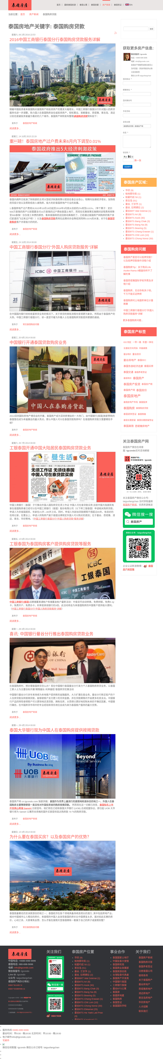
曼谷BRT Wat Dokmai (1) (138, 211)
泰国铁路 (142, 414)
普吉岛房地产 (145, 998)
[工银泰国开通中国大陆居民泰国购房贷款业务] (63, 476)
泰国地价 (128, 378)
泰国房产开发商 (121, 978)
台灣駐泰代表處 (121, 975)
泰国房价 (141, 390)
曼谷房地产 (130, 360)
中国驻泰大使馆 (121, 961)
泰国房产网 (129, 390)
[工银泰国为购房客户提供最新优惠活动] (63, 573)
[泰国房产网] (19, 954)
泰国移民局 (118, 964)
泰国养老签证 (140, 372)
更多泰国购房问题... (133, 320)
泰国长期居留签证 (145, 420)
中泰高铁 (143, 348)
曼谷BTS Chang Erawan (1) (139, 231)
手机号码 (126, 111)
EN (130, 5)
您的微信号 (127, 100)
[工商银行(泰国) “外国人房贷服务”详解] (63, 280)
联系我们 (143, 1011)
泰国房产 (138, 378)
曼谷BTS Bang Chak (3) (137, 221)
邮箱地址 (127, 90)
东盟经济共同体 (131, 348)
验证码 (126, 152)
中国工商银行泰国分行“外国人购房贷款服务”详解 (54, 247)
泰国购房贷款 (48, 218)
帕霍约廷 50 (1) (133, 197)
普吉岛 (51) (131, 200)
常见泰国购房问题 (31, 324)
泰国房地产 (132, 396)
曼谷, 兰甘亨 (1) (133, 204)
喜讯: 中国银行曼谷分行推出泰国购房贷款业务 (51, 634)
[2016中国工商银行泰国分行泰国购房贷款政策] (63, 74)
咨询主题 (126, 122)
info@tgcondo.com (23, 967)
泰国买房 (148, 366)
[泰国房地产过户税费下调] (63, 170)
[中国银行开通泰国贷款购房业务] (63, 379)
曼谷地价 (127, 354)
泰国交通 (128, 372)
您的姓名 (127, 79)
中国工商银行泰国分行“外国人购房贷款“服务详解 (58, 519)
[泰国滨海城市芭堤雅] (63, 875)
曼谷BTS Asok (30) (135, 218)
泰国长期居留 (130, 420)
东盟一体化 (147, 342)
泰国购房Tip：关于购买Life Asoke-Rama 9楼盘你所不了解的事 (137, 270)
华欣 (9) (129, 190)
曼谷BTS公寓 (119, 988)
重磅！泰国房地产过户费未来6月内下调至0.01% (55, 141)
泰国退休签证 (130, 414)
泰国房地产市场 (131, 402)
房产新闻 (106, 5)
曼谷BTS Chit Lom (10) (137, 235)
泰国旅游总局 (119, 971)
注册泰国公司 (145, 971)
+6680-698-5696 (20, 1030)
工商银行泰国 (119, 985)
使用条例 (143, 975)
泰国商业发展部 (121, 968)
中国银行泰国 (119, 981)
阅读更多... (15, 128)
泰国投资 (143, 402)
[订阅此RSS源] (115, 33)
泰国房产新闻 (130, 505)
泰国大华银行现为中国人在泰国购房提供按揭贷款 (54, 730)
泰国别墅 (95, 5)
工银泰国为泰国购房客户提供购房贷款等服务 (50, 544)
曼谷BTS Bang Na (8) (136, 224)
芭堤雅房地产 (142, 426)
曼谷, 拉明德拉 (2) (134, 207)
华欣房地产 (144, 1002)
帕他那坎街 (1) (132, 193)
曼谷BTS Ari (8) (133, 214)
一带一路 (137, 342)
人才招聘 (143, 1006)
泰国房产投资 (132, 384)
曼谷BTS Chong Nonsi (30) (139, 238)
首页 (58, 5)
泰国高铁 (129, 426)
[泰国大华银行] (63, 766)
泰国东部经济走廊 (133, 366)
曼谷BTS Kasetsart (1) (85, 1019)
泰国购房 (129, 408)
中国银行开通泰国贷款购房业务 (38, 342)
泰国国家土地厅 (121, 957)
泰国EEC (142, 360)
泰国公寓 (83, 5)
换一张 (137, 160)
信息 (125, 133)
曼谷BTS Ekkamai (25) (86, 1009)
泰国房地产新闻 (30, 123)
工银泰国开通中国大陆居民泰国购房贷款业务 (50, 448)
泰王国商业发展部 (13, 1001)
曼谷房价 (136, 354)
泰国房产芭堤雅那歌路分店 (16, 989)
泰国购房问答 (145, 962)
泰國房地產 (118, 995)
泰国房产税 (147, 384)
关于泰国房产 (145, 980)
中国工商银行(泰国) (19, 602)
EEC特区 (127, 342)
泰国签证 (118, 5)
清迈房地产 (144, 993)
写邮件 (6, 1040)
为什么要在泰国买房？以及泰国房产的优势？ (50, 837)
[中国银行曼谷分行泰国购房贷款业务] (63, 660)
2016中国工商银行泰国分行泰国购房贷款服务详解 (55, 39)
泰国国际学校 (119, 1006)
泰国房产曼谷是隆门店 (15, 985)
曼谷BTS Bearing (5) (135, 228)
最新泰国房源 (70, 5)
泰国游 (116, 992)
